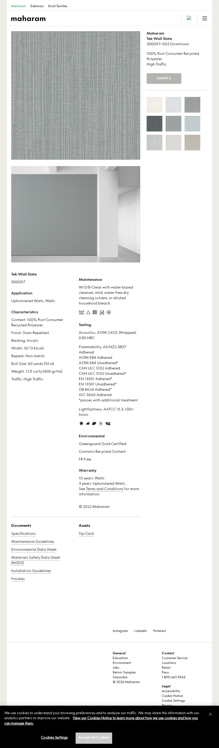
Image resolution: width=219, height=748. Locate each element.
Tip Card (86, 534)
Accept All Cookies (94, 738)
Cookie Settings (173, 701)
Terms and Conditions (104, 489)
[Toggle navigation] (188, 18)
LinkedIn (140, 631)
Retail (166, 668)
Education (120, 658)
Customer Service (174, 658)
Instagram (120, 631)
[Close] (210, 714)
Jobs (116, 668)
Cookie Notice (172, 696)
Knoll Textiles (57, 6)
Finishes (18, 579)
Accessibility (171, 691)
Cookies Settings (54, 738)
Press (165, 673)
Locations (169, 663)
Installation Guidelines (31, 571)
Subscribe (120, 677)
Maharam (18, 6)
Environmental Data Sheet (34, 550)
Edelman (37, 6)
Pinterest (159, 631)
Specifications (23, 534)
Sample (164, 78)
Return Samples (124, 673)
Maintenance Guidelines (32, 542)
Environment (122, 663)
